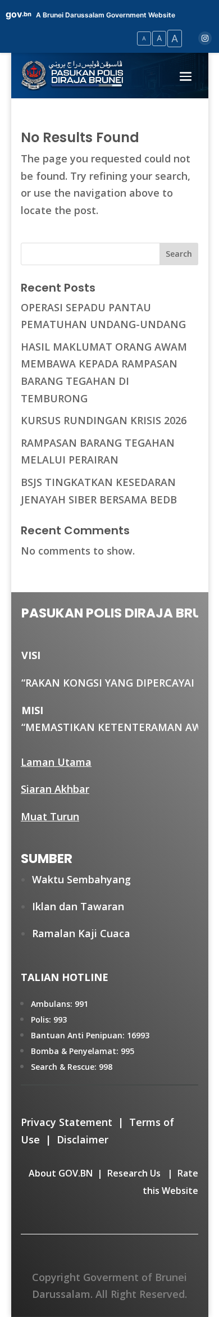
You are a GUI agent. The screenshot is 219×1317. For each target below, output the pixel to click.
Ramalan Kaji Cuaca (81, 933)
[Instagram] (205, 38)
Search (179, 253)
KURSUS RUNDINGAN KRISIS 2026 (103, 420)
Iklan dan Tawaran (78, 906)
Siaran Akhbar (55, 789)
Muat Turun (50, 816)
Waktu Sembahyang (81, 879)
